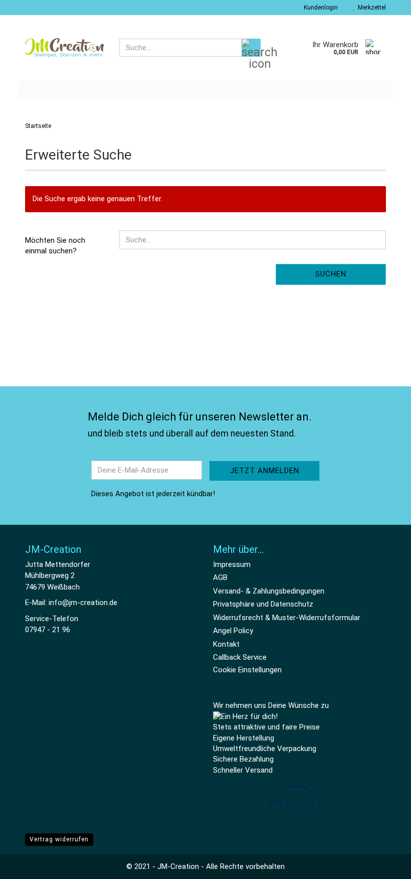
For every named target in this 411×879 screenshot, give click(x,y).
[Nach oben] (383, 863)
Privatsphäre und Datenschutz (263, 604)
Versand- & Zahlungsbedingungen (268, 591)
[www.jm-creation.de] (64, 47)
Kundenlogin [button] (319, 7)
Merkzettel (370, 7)
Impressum (232, 564)
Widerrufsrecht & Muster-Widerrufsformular (286, 617)
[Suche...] (251, 48)
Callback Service (240, 657)
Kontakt (226, 644)
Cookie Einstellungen (247, 669)
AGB (220, 577)
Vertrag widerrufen (59, 839)
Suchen (330, 273)
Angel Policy (233, 630)
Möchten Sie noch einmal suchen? (55, 245)
